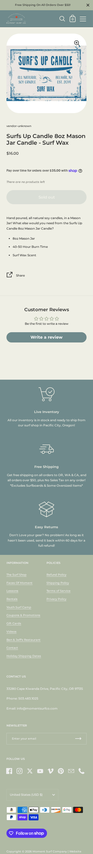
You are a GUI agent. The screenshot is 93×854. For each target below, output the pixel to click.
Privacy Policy (56, 599)
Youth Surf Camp (18, 607)
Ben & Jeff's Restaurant (23, 640)
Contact (12, 648)
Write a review (46, 337)
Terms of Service (59, 591)
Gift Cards (13, 623)
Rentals (12, 599)
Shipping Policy (58, 583)
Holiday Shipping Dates (23, 656)
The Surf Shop (16, 574)
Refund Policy (56, 574)
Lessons (12, 591)
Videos (11, 631)
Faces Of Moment (19, 583)
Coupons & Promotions (23, 615)
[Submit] (78, 738)
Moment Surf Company (50, 851)
